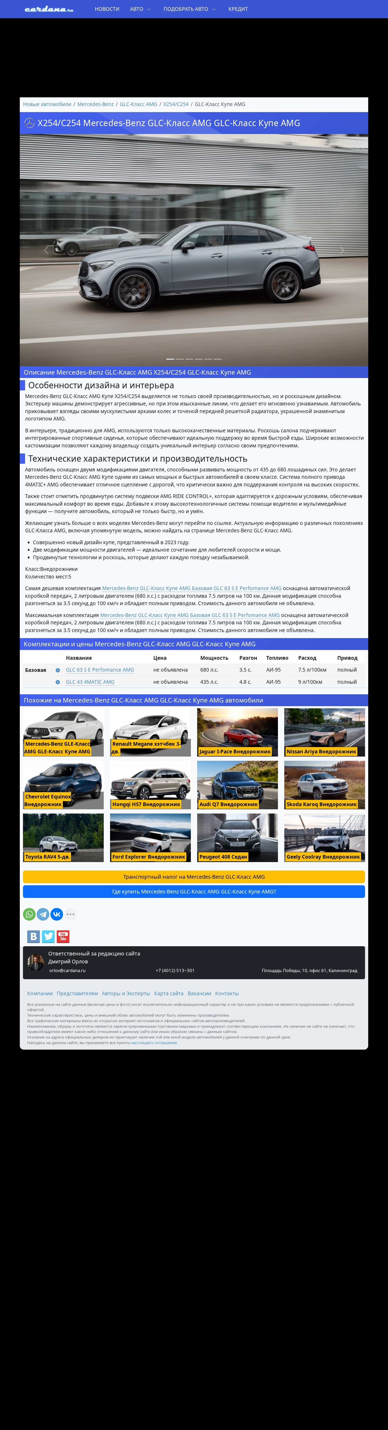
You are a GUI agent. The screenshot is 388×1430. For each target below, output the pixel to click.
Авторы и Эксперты (126, 993)
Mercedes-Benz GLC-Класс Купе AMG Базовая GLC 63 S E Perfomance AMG (192, 588)
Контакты (227, 993)
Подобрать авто (187, 9)
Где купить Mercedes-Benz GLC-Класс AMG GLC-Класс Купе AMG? (194, 891)
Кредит (238, 9)
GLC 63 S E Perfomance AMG (100, 669)
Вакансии (199, 993)
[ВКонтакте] (56, 914)
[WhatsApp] (29, 914)
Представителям (77, 993)
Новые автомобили (47, 104)
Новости (107, 9)
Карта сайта (169, 993)
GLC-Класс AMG (138, 104)
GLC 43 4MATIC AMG (90, 681)
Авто (137, 9)
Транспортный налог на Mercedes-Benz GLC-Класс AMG (194, 876)
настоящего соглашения (154, 1042)
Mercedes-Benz (95, 104)
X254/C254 (176, 104)
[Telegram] (43, 914)
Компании (40, 993)
